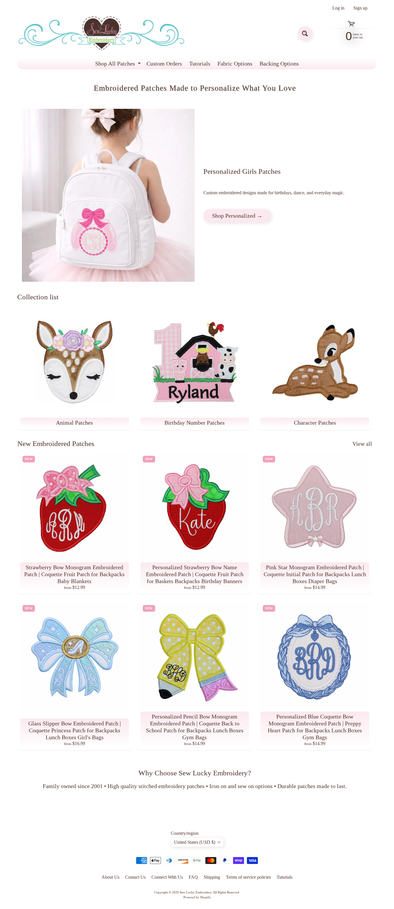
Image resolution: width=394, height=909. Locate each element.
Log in (338, 8)
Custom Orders (164, 63)
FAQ (193, 877)
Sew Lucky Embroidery (195, 892)
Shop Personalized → (237, 215)
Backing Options (279, 63)
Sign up (360, 8)
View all (362, 443)
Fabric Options (234, 63)
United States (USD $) (194, 842)
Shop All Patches (118, 64)
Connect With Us (167, 877)
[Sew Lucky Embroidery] (101, 33)
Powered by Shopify (197, 897)
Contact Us (135, 877)
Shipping (212, 877)
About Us (110, 877)
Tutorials (199, 63)
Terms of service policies (248, 877)
